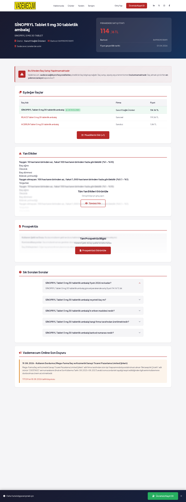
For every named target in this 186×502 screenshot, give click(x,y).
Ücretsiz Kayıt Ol (136, 5)
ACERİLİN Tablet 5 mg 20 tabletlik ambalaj (40, 124)
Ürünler (71, 5)
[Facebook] (169, 6)
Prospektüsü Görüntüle (94, 250)
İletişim (91, 5)
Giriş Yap (118, 5)
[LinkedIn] (154, 6)
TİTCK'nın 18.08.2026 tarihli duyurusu (38, 379)
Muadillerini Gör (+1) (95, 135)
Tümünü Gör (95, 203)
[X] (159, 6)
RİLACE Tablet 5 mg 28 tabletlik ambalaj (39, 117)
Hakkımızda (58, 5)
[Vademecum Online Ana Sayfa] (25, 5)
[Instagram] (164, 6)
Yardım (81, 5)
